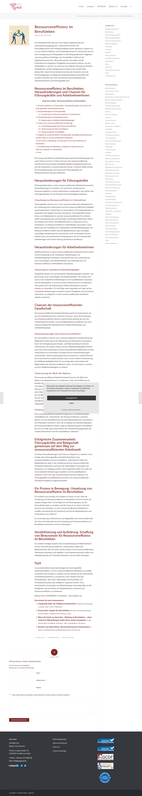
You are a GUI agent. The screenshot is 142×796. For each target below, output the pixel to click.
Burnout (108, 111)
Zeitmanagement (111, 243)
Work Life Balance (111, 234)
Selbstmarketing (110, 208)
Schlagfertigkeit (110, 199)
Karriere (108, 52)
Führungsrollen (110, 138)
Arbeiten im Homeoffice (44, 288)
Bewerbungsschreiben (113, 41)
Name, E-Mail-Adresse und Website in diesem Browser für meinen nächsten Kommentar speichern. (41, 695)
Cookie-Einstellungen (59, 751)
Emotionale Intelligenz (113, 126)
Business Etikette (111, 114)
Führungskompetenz (112, 135)
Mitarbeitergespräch (112, 170)
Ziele (107, 240)
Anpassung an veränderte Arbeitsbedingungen (56, 120)
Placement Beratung (112, 188)
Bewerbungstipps (111, 44)
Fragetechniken (110, 132)
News (107, 64)
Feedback (108, 129)
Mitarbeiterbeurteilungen (113, 167)
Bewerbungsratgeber (112, 38)
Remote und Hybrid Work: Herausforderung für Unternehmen (64, 627)
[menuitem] (81, 6)
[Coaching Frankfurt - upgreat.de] (15, 6)
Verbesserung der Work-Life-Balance (53, 129)
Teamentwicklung (111, 229)
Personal (108, 67)
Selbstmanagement (112, 205)
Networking (109, 179)
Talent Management (112, 223)
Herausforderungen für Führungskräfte (50, 111)
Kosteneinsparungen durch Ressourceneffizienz (57, 126)
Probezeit (108, 193)
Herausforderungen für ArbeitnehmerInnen (52, 117)
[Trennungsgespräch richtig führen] (1, 398)
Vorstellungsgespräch (112, 232)
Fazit (38, 152)
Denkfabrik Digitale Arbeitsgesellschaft (72, 164)
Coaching (108, 46)
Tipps (107, 73)
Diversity (108, 117)
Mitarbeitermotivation (112, 173)
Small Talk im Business (113, 211)
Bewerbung (109, 32)
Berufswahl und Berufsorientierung (117, 97)
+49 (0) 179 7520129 (24, 758)
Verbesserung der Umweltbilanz (51, 132)
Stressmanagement (112, 217)
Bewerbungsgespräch (112, 35)
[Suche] (131, 6)
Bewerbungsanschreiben (114, 100)
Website (38, 687)
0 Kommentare (53, 637)
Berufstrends (109, 94)
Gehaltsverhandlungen (113, 141)
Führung (108, 49)
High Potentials (110, 144)
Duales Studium (110, 120)
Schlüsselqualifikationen (113, 202)
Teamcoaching (110, 226)
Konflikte (108, 153)
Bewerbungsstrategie (112, 106)
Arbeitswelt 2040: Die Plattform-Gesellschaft (56, 604)
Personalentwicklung (112, 70)
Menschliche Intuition (112, 161)
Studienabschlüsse (111, 220)
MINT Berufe (109, 164)
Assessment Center (112, 91)
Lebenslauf (109, 61)
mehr (71, 403)
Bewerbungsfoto (111, 103)
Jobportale (109, 147)
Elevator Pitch (110, 123)
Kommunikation (110, 55)
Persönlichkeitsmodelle (113, 185)
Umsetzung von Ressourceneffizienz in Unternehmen (59, 114)
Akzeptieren (71, 398)
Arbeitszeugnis (110, 88)
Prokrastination (110, 196)
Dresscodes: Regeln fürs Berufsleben (54, 610)
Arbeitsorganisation (43, 35)
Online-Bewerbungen (112, 182)
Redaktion (69, 637)
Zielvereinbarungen (112, 237)
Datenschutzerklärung (60, 743)
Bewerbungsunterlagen (113, 109)
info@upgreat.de (19, 761)
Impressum (56, 747)
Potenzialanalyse (111, 191)
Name (38, 673)
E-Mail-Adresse (41, 680)
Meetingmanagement (112, 158)
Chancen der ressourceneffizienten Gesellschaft (54, 123)
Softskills (108, 214)
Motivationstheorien (112, 176)
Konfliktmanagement (112, 58)
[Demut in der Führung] (140, 398)
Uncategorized (110, 76)
